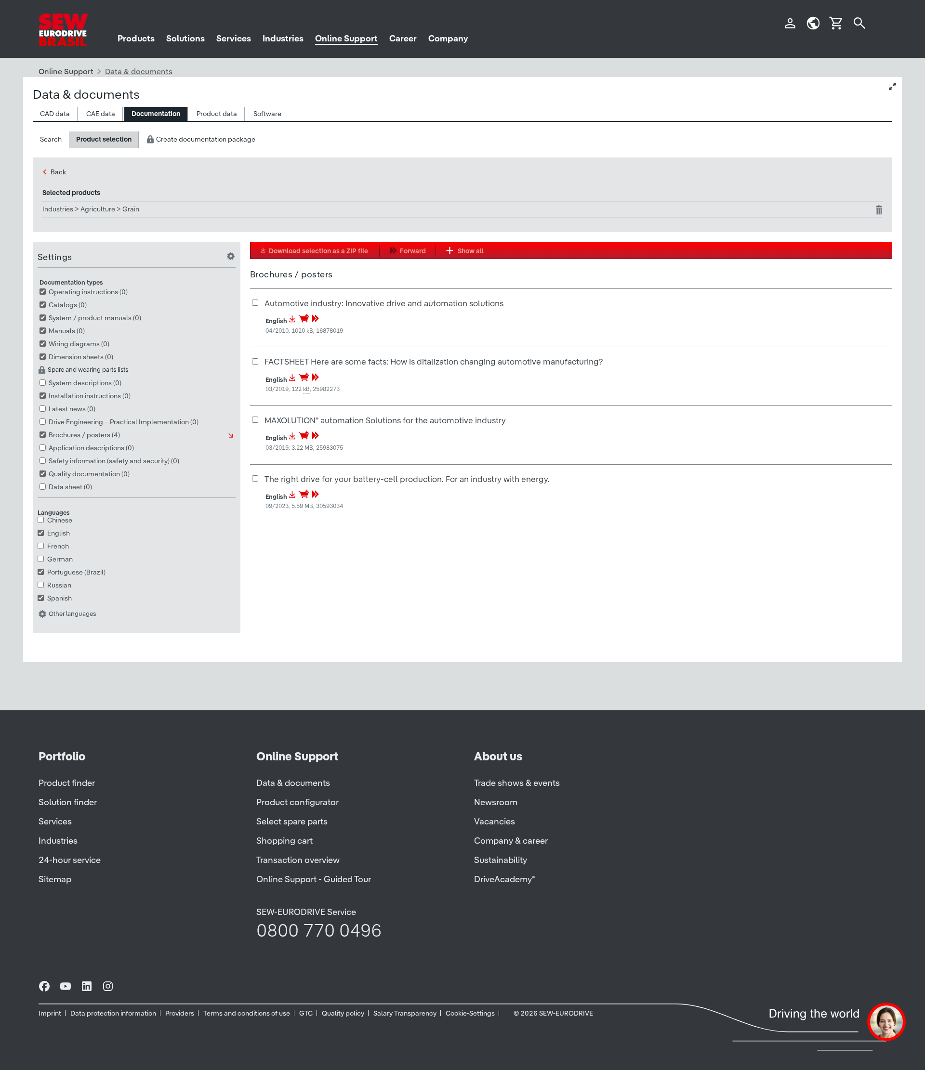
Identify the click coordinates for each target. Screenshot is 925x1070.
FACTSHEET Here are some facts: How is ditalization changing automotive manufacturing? (433, 361)
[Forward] (315, 321)
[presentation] (55, 114)
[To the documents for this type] (232, 435)
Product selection (104, 139)
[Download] (292, 321)
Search (51, 139)
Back (58, 172)
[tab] (55, 114)
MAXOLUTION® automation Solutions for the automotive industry (385, 420)
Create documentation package (205, 139)
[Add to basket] (304, 321)
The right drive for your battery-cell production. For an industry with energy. (407, 479)
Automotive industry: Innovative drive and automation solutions (383, 303)
